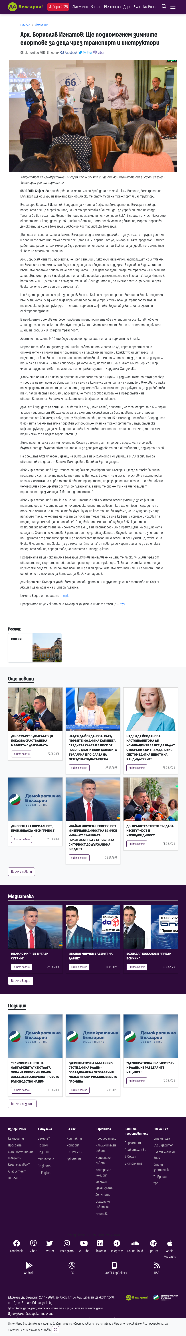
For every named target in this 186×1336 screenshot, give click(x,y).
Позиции (17, 1005)
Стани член (161, 1138)
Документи (74, 1159)
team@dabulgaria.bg (38, 1303)
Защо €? (44, 1138)
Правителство (135, 1149)
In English (44, 1173)
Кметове (102, 1213)
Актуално (80, 6)
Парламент (133, 1142)
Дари (127, 6)
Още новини (21, 678)
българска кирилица (39, 1313)
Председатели (106, 1138)
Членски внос (144, 6)
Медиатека (21, 896)
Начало (25, 25)
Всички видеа (20, 980)
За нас (96, 6)
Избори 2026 (58, 6)
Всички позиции (22, 1104)
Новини (43, 1145)
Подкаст (44, 1166)
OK (55, 1329)
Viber (101, 52)
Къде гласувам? (19, 1164)
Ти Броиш (14, 1178)
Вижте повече (21, 754)
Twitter (87, 52)
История (73, 1145)
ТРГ (155, 1183)
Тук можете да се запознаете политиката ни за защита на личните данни (56, 1308)
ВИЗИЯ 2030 (75, 1152)
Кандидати (16, 1138)
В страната (133, 1163)
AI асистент (17, 1171)
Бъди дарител (163, 1145)
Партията (103, 1129)
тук (66, 595)
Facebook (71, 52)
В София (130, 1156)
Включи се (112, 6)
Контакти (74, 1138)
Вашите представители (136, 1131)
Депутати (103, 1194)
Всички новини (21, 871)
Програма (15, 1145)
